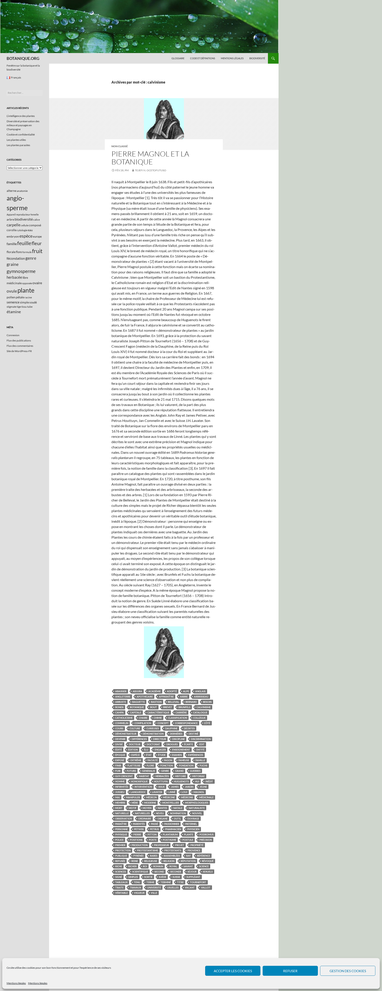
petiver (139, 829)
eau (30, 230)
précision (205, 839)
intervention (143, 786)
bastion (156, 701)
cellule (24, 225)
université (154, 887)
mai (117, 797)
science (204, 866)
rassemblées (172, 855)
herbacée (14, 277)
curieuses (152, 728)
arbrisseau (201, 696)
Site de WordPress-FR (19, 351)
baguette (138, 701)
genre (165, 770)
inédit (209, 781)
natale (177, 807)
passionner (171, 823)
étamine (14, 311)
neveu (160, 813)
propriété (196, 845)
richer (132, 866)
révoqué (208, 861)
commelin (121, 723)
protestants (172, 850)
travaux (135, 887)
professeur (161, 845)
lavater (157, 792)
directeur (159, 739)
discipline (178, 739)
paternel (191, 823)
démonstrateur (125, 733)
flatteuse (133, 765)
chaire (143, 717)
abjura (137, 691)
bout (153, 707)
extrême (135, 760)
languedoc (138, 792)
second (159, 871)
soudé (33, 302)
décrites (189, 728)
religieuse (150, 861)
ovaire (37, 283)
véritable (121, 892)
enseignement (181, 749)
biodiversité (24, 219)
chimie (158, 717)
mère (135, 802)
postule (187, 839)
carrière (181, 712)
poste (153, 839)
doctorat (153, 744)
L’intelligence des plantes (21, 116)
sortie (148, 876)
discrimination (201, 739)
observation (123, 818)
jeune (203, 786)
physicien (193, 829)
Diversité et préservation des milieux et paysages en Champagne (23, 125)
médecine (169, 797)
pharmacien (173, 829)
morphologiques (196, 802)
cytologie (22, 230)
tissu (24, 306)
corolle (11, 230)
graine (13, 264)
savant (188, 866)
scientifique (140, 871)
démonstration (153, 733)
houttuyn (161, 781)
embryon (13, 236)
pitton (152, 834)
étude (162, 754)
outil (177, 818)
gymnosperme (21, 271)
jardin (189, 786)
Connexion (13, 335)
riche (118, 866)
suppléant (193, 876)
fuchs (203, 765)
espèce (135, 754)
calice (36, 219)
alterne (11, 190)
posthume (169, 839)
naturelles (142, 813)
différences (139, 739)
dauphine (171, 728)
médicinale (206, 797)
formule (27, 252)
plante (188, 834)
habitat (144, 776)
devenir (120, 739)
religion (168, 861)
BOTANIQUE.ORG (23, 58)
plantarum (170, 834)
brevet (167, 707)
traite (119, 887)
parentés (139, 823)
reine (134, 861)
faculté (152, 760)
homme (120, 781)
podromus (206, 834)
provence (193, 850)
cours (119, 728)
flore (150, 765)
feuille (24, 243)
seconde (175, 871)
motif (132, 807)
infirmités (121, 786)
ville (154, 892)
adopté (172, 691)
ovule (12, 290)
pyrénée (138, 855)
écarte (188, 744)
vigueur (139, 892)
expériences (195, 754)
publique (121, 855)
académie (154, 691)
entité (200, 749)
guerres (195, 770)
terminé (165, 882)
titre (180, 882)
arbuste (120, 701)
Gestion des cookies (348, 971)
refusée (120, 861)
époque (120, 754)
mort (118, 807)
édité (118, 749)
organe (162, 818)
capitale (135, 712)
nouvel (197, 813)
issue (161, 786)
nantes (162, 807)
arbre (184, 696)
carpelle (13, 224)
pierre (137, 834)
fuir (117, 770)
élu (146, 749)
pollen (11, 297)
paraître (121, 823)
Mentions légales (16, 983)
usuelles (173, 887)
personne (121, 829)
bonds (119, 707)
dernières (176, 733)
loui (184, 792)
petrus (154, 829)
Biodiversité (257, 58)
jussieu (119, 792)
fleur (37, 243)
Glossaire (178, 58)
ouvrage (193, 818)
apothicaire (145, 696)
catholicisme (124, 717)
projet (179, 845)
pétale (20, 297)
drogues (172, 744)
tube (29, 306)
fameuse (183, 760)
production (140, 845)
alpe (186, 691)
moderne (150, 802)
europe (37, 236)
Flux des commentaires (20, 345)
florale (11, 252)
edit (201, 744)
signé (118, 876)
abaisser (120, 691)
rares (153, 855)
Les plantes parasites (18, 145)
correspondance (186, 723)
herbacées (162, 776)
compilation (142, 723)
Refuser (290, 971)
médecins (187, 797)
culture (135, 728)
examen (177, 754)
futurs (131, 770)
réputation (188, 861)
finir (118, 765)
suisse (176, 876)
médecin (151, 797)
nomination (178, 813)
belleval (173, 701)
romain (158, 866)
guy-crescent (124, 776)
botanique (137, 707)
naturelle (122, 813)
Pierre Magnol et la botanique (150, 157)
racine (28, 297)
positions (136, 839)
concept (163, 723)
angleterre (122, 696)
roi (145, 866)
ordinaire (144, 818)
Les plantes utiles (16, 139)
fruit (37, 251)
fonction (166, 765)
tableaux (121, 882)
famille (200, 760)
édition (133, 749)
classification (177, 717)
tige (19, 306)
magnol (198, 792)
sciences (120, 871)
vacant (190, 887)
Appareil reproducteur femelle (23, 214)
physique (121, 834)
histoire (180, 776)
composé (35, 225)
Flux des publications (19, 340)
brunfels (184, 707)
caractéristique (158, 712)
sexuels (208, 871)
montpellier (170, 802)
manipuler (133, 797)
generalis (148, 770)
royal (173, 866)
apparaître (166, 696)
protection (123, 850)
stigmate (11, 306)
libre (25, 277)
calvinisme (204, 707)
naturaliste (197, 807)
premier (120, 845)
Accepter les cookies (233, 971)
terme (150, 882)
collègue (199, 717)
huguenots (181, 781)
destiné (193, 733)
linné (171, 792)
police (119, 839)
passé (154, 823)
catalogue (200, 712)
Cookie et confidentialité (21, 134)
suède (162, 876)
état (149, 754)
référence (203, 855)
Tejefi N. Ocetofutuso (150, 170)
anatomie (22, 190)
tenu (137, 882)
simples (133, 876)
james (175, 786)
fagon (168, 760)
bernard (191, 701)
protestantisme (147, 850)
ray (188, 855)
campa (119, 712)
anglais (200, 691)
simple (24, 302)
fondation (186, 765)
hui (197, 781)
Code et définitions (202, 58)
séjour (192, 871)
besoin (207, 701)
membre (120, 802)
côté (207, 723)
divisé (119, 744)
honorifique (139, 781)
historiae (198, 776)
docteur (134, 744)
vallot (205, 887)
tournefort (198, 882)
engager (160, 749)
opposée (27, 283)
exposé (119, 760)
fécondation (16, 258)
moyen (147, 807)
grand (179, 770)
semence (13, 302)
